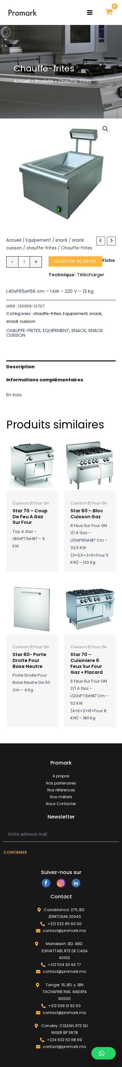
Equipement (38, 240)
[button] (105, 128)
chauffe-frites (41, 248)
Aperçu (32, 486)
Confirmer (15, 852)
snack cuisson (20, 321)
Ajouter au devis (75, 261)
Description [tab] (20, 367)
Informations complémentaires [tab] (44, 380)
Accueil (13, 240)
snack (61, 240)
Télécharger (90, 275)
